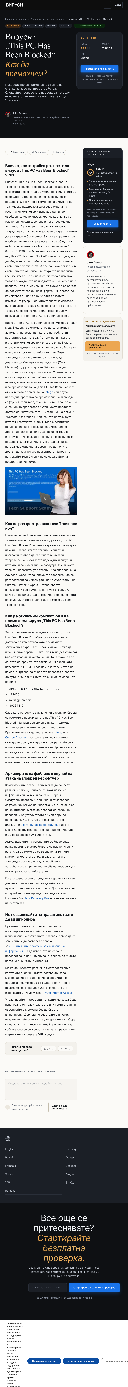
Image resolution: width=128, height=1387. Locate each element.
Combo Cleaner (15, 737)
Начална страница (16, 19)
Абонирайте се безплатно (97, 346)
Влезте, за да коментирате (59, 1107)
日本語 (70, 1182)
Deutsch (71, 1157)
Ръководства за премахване (47, 19)
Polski (9, 1157)
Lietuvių (71, 1149)
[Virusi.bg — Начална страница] (14, 5)
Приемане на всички (44, 1361)
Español (71, 1165)
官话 (8, 1182)
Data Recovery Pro (36, 898)
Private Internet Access (57, 992)
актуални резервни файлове (40, 824)
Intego (49, 392)
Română (10, 1190)
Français (10, 1165)
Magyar (71, 1174)
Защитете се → (103, 223)
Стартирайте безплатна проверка (95, 1287)
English (9, 1149)
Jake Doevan (20, 113)
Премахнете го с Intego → (99, 68)
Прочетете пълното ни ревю (100, 233)
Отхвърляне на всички (81, 1361)
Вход (118, 4)
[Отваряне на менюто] (107, 5)
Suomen (10, 1174)
